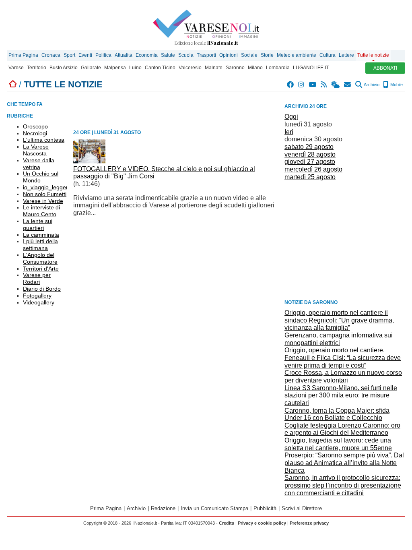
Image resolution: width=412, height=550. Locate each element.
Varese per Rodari (37, 278)
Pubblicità (264, 508)
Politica (103, 55)
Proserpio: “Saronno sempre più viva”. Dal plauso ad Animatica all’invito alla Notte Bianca (344, 462)
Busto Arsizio (63, 67)
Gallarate (91, 67)
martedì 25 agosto (310, 177)
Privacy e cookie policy (262, 523)
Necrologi (35, 133)
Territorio (36, 67)
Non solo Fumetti (44, 194)
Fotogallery (37, 295)
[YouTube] (313, 84)
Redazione (163, 508)
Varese (16, 67)
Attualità (123, 55)
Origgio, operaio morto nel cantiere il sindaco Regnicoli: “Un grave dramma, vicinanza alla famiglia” (339, 320)
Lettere (346, 55)
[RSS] (324, 84)
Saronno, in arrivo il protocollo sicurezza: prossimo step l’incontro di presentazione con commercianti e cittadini (342, 485)
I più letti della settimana (40, 244)
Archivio (371, 84)
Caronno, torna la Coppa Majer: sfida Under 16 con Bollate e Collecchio (336, 414)
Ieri (288, 131)
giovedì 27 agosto (309, 161)
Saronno (235, 67)
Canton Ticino (160, 67)
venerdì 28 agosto (310, 154)
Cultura (327, 55)
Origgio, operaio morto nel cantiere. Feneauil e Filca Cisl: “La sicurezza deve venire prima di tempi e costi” (342, 357)
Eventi (85, 55)
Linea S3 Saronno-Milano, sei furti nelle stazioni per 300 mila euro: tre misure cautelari (340, 395)
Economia (147, 55)
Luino (135, 67)
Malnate (213, 67)
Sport (69, 55)
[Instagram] (301, 84)
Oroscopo (35, 126)
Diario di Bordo (42, 288)
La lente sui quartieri (37, 224)
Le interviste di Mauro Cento (41, 210)
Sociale (249, 55)
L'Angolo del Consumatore (40, 258)
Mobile (396, 84)
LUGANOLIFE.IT (311, 67)
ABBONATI (385, 68)
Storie (267, 55)
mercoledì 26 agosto (313, 169)
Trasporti (206, 55)
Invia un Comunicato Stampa (214, 508)
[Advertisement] (344, 239)
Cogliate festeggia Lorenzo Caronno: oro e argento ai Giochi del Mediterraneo (342, 429)
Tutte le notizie (373, 55)
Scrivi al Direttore (302, 508)
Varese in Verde (43, 201)
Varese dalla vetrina (38, 163)
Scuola (186, 55)
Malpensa (115, 67)
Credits (226, 523)
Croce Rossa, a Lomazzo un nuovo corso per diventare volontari (343, 376)
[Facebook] (291, 84)
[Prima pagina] (12, 84)
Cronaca (50, 55)
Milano (255, 67)
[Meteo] (335, 84)
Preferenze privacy (309, 523)
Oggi (291, 116)
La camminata (41, 235)
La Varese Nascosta (36, 150)
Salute (168, 55)
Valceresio (190, 67)
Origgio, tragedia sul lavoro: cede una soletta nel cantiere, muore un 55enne (338, 444)
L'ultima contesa (43, 139)
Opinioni (228, 55)
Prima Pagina (23, 55)
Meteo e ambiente (296, 55)
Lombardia (278, 67)
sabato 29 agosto (309, 146)
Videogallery (38, 302)
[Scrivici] (348, 84)
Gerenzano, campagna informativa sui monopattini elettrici (338, 339)
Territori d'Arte (41, 268)
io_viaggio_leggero (47, 187)
